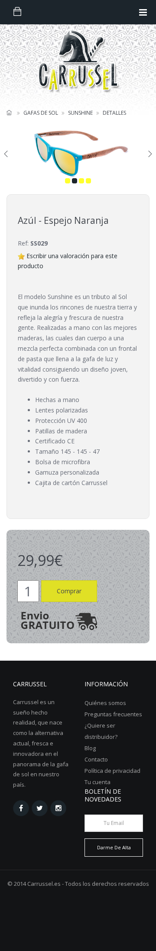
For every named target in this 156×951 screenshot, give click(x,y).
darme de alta (114, 847)
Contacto (96, 759)
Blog (90, 748)
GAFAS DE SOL (40, 112)
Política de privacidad (112, 771)
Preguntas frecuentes (113, 714)
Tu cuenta (97, 782)
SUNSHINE (80, 112)
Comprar (69, 591)
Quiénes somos (105, 703)
